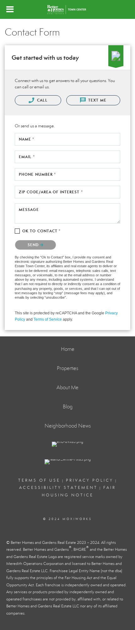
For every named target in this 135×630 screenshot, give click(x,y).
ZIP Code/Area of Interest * (51, 192)
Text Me (96, 100)
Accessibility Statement (58, 487)
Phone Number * (37, 174)
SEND (34, 244)
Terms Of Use (39, 480)
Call (41, 100)
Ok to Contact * (41, 231)
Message (29, 209)
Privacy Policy (89, 480)
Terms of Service (48, 319)
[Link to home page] (67, 9)
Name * (27, 139)
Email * (27, 156)
